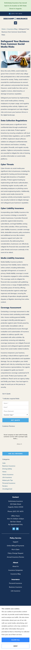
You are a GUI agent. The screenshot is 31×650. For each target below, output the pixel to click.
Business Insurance (15, 587)
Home (4, 29)
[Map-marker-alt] (13, 529)
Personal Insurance (15, 583)
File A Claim (15, 549)
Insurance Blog (12, 29)
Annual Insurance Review (15, 557)
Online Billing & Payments (15, 546)
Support (15, 542)
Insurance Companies (15, 570)
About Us (15, 566)
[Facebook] (17, 529)
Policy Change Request (15, 553)
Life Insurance (15, 591)
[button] (15, 22)
